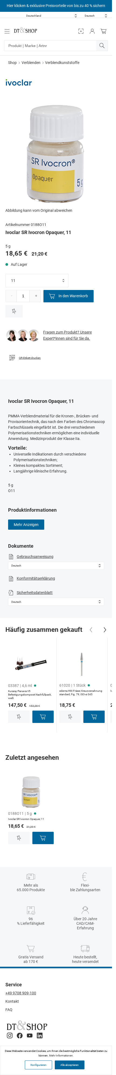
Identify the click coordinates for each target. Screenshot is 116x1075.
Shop (12, 62)
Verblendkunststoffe (62, 62)
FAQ (8, 1010)
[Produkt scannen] (81, 31)
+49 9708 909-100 (20, 993)
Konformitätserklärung (36, 578)
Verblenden (31, 62)
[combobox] (51, 16)
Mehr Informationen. (61, 1055)
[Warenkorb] (105, 31)
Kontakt (12, 1001)
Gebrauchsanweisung (35, 556)
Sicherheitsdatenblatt (35, 592)
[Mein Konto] (92, 31)
